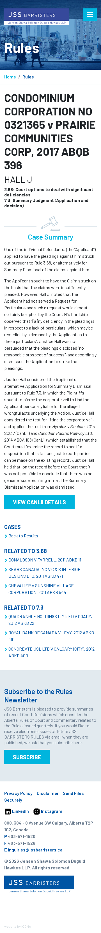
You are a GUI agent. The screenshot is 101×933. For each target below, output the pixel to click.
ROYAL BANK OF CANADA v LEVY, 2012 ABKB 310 (51, 636)
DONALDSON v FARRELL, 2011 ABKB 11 (44, 559)
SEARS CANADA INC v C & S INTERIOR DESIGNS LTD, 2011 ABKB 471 (44, 573)
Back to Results (23, 535)
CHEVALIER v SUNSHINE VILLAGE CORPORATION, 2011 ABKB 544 (41, 589)
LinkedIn (20, 811)
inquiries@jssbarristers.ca (35, 849)
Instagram (51, 811)
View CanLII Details (39, 502)
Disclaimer (48, 793)
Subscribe (27, 757)
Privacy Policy (18, 793)
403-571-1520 (21, 836)
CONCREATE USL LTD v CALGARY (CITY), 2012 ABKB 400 (51, 652)
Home (10, 76)
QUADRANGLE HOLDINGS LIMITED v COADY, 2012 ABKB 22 (50, 620)
